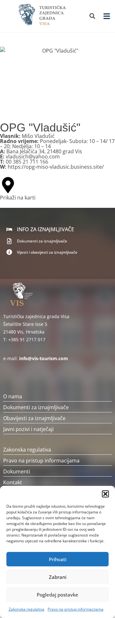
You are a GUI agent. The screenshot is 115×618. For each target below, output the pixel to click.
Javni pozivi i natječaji (28, 429)
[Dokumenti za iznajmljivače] (9, 241)
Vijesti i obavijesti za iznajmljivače (47, 252)
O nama (12, 396)
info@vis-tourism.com (43, 358)
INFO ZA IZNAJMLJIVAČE (45, 229)
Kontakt (12, 482)
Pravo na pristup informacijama (75, 609)
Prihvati (57, 559)
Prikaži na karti (17, 197)
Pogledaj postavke (57, 594)
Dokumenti (16, 471)
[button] (105, 494)
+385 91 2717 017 (26, 339)
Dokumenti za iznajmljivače (42, 241)
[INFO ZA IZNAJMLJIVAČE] (9, 229)
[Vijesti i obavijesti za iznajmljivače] (9, 252)
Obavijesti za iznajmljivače (34, 418)
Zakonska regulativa (26, 609)
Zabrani (57, 577)
